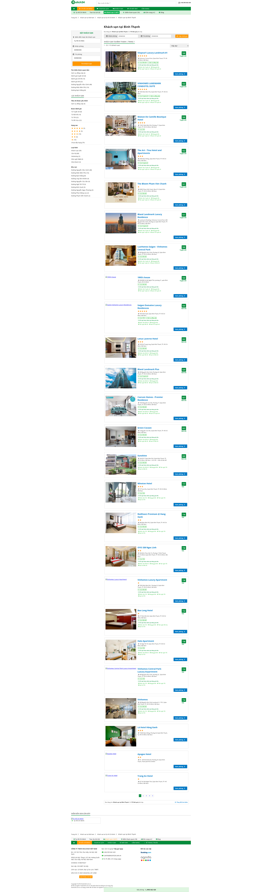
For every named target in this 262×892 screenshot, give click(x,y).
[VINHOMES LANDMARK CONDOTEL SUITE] (121, 92)
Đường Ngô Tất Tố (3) (78, 184)
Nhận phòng (79, 46)
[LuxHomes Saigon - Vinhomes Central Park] (121, 255)
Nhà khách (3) (76, 162)
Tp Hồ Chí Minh (87, 9)
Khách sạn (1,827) (112, 12)
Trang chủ (74, 18)
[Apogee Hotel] (121, 754)
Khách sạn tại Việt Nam (87, 18)
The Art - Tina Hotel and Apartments (150, 151)
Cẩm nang (145, 9)
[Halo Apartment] (121, 650)
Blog (162, 12)
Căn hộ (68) (75, 153)
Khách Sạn (119, 9)
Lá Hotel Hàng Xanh (147, 727)
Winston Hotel (145, 483)
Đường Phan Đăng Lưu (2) (80, 193)
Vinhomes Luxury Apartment (152, 579)
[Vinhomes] (121, 708)
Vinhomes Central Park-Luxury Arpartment (150, 670)
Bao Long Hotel (145, 610)
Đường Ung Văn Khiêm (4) (80, 179)
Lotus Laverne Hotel (148, 338)
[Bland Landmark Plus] (121, 378)
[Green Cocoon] (121, 436)
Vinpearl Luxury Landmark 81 (152, 52)
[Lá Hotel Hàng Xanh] (121, 736)
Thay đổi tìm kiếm (182, 802)
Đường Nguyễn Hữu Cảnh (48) (81, 84)
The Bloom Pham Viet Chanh (152, 183)
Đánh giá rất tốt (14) (78, 79)
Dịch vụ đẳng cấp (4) (78, 73)
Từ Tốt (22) (74, 117)
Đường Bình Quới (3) (78, 187)
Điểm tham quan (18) (132, 12)
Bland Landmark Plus (148, 369)
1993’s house (144, 277)
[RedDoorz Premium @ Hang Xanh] (121, 523)
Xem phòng (179, 74)
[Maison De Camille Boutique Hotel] (121, 125)
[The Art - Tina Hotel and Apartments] (121, 159)
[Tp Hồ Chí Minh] (77, 819)
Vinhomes (143, 699)
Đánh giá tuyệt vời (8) (78, 76)
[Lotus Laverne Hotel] (121, 347)
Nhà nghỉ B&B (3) (77, 159)
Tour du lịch (104, 9)
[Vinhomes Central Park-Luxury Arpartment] (121, 668)
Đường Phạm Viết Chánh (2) (80, 196)
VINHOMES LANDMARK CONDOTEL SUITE (149, 85)
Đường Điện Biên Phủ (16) (80, 87)
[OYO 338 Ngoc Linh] (121, 556)
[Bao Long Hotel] (121, 619)
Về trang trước (151, 843)
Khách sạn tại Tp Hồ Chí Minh (106, 18)
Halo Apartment (146, 641)
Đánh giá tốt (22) (77, 82)
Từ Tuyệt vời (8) (76, 112)
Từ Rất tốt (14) (76, 115)
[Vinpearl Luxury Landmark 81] (121, 61)
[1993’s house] (121, 277)
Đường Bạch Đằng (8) (78, 90)
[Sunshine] (121, 464)
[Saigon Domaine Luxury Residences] (121, 305)
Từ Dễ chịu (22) (76, 120)
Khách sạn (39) (76, 151)
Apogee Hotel (144, 754)
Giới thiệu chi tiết (86, 877)
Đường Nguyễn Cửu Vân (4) (80, 181)
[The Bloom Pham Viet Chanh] (121, 192)
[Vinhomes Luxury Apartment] (121, 579)
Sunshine (142, 455)
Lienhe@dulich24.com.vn (112, 856)
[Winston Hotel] (121, 492)
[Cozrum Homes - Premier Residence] (121, 406)
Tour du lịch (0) (95, 12)
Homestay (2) (75, 156)
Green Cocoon (145, 427)
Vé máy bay (133, 9)
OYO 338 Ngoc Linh (147, 547)
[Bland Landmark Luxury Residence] (121, 223)
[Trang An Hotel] (121, 775)
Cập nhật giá (182, 36)
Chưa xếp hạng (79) (78, 143)
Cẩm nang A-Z (150, 12)
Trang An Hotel (145, 776)
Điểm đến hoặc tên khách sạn (85, 37)
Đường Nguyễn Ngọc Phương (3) (82, 190)
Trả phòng (78, 54)
